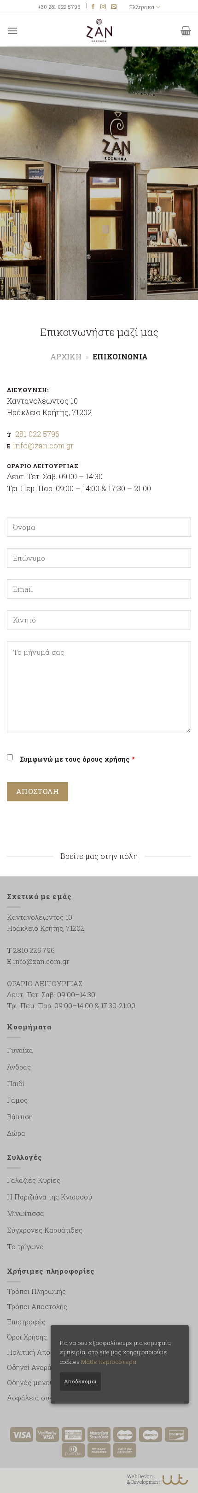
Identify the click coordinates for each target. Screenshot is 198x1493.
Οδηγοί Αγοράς (31, 1367)
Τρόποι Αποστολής (37, 1306)
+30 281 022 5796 (59, 7)
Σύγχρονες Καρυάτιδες (44, 1229)
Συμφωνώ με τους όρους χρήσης (77, 759)
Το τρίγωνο (25, 1246)
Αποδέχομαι (80, 1381)
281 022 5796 (37, 434)
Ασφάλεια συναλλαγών (44, 1397)
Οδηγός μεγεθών (35, 1382)
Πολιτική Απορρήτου (40, 1352)
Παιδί (15, 1083)
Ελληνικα (141, 7)
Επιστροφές (26, 1321)
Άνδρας (19, 1066)
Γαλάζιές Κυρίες (33, 1180)
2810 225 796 (34, 950)
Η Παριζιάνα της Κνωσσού (49, 1196)
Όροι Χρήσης (27, 1336)
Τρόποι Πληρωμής (36, 1291)
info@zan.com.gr (43, 445)
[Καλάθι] (186, 30)
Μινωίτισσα (25, 1213)
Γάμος (17, 1100)
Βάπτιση (20, 1116)
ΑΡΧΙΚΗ (66, 356)
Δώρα (16, 1133)
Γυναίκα (20, 1050)
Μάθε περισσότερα (108, 1361)
